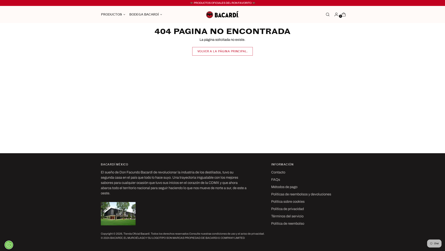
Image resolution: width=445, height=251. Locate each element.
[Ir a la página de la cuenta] (334, 14)
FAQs (275, 179)
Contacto (278, 172)
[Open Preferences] (9, 245)
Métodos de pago (284, 187)
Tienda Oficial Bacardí (136, 233)
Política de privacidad (287, 209)
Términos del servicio (287, 216)
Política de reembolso (287, 223)
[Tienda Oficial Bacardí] (222, 14)
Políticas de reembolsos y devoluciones (301, 194)
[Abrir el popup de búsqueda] (327, 14)
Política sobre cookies (288, 201)
